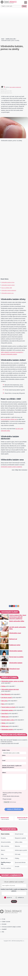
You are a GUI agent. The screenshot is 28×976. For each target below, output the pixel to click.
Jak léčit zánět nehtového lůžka (17, 628)
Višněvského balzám (15, 651)
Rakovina (17, 846)
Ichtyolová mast (14, 669)
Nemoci (3, 850)
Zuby (2, 854)
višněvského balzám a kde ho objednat (11, 467)
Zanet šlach (4, 713)
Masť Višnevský (5, 694)
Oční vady (17, 854)
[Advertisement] (14, 23)
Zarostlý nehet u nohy (7, 720)
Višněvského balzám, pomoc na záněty (12, 681)
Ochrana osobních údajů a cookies (11, 927)
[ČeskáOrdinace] (8, 3)
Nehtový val (13, 639)
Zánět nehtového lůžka (16, 621)
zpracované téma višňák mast (9, 419)
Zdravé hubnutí (19, 834)
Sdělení (4, 772)
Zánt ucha (4, 701)
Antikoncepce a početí (21, 850)
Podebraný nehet (14, 645)
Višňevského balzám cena (7, 293)
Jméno (3, 755)
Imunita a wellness (6, 868)
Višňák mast (4, 716)
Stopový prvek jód (22, 817)
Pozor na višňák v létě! (6, 287)
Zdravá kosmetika (6, 842)
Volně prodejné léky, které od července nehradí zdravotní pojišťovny (17, 616)
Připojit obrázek (7, 799)
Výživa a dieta (18, 842)
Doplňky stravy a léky (11, 38)
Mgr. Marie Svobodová (15, 87)
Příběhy (17, 858)
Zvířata (3, 686)
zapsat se (9, 897)
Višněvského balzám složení (8, 285)
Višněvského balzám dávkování (8, 290)
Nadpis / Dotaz (6, 750)
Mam (2, 704)
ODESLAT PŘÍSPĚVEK (14, 809)
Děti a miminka (5, 846)
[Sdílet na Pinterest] (14, 606)
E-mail (3, 760)
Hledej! (24, 6)
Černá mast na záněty (16, 657)
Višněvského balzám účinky (7, 282)
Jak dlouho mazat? (6, 697)
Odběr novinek (6, 921)
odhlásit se (21, 897)
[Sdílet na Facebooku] (10, 606)
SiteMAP (4, 929)
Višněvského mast (15, 633)
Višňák (3, 723)
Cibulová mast (5, 817)
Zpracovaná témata (20, 862)
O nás (3, 919)
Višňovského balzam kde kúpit (10, 689)
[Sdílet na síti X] (12, 606)
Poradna (3, 838)
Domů (2, 38)
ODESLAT (14, 901)
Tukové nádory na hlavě (8, 707)
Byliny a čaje (4, 858)
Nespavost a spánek (20, 838)
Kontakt (17, 866)
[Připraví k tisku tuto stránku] (18, 606)
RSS (3, 932)
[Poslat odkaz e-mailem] (16, 606)
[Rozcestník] (25, 2)
